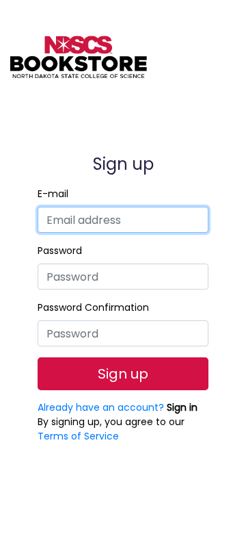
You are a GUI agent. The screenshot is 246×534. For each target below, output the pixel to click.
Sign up (123, 373)
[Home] (78, 48)
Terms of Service (78, 436)
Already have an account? (117, 407)
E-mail (53, 194)
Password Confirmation (93, 307)
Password (60, 250)
